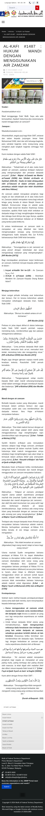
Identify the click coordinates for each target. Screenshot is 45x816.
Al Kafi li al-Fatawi (10, 707)
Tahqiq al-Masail (7, 731)
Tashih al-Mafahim (8, 741)
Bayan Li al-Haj (7, 738)
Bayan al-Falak (7, 748)
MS (19, 3)
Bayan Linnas (6, 714)
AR (24, 3)
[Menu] (3, 22)
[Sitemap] (37, 2)
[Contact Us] (30, 2)
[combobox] (21, 8)
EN (22, 3)
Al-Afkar (4, 734)
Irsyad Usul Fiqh (7, 728)
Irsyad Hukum (6, 717)
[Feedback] (34, 2)
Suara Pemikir (6, 744)
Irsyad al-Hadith (7, 724)
